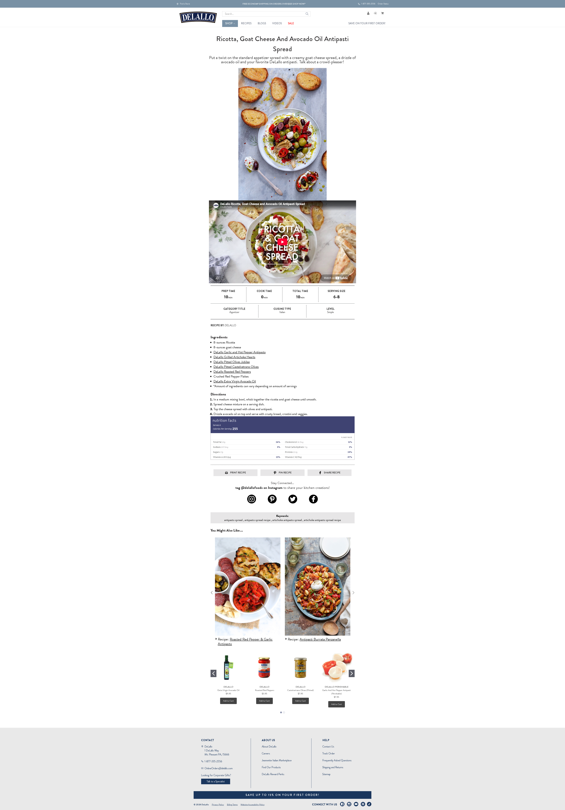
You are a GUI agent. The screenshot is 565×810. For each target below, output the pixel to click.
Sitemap (326, 774)
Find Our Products (271, 767)
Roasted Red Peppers (264, 690)
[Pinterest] (363, 804)
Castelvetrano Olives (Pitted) (300, 690)
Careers (266, 753)
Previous (212, 592)
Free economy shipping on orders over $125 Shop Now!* (273, 3)
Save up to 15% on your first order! (283, 795)
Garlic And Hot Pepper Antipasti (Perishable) (336, 692)
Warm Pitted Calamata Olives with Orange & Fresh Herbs (315, 641)
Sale (291, 23)
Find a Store (185, 4)
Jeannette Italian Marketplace (277, 760)
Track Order (328, 753)
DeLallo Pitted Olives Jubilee (231, 361)
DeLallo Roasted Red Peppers (232, 371)
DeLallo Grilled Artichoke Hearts (234, 356)
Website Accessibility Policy (253, 804)
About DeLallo (269, 746)
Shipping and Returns (332, 767)
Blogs (262, 23)
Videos (277, 23)
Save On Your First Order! (366, 23)
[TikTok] (369, 804)
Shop (228, 23)
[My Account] (368, 13)
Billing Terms (232, 804)
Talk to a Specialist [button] (216, 781)
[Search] (307, 13)
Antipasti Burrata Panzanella (250, 639)
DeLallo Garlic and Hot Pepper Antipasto (239, 352)
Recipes (246, 23)
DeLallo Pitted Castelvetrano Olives (236, 366)
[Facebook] (342, 804)
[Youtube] (356, 804)
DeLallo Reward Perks (273, 774)
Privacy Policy (218, 804)
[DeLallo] (198, 17)
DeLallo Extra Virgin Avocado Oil (234, 381)
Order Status (383, 4)
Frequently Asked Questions (337, 760)
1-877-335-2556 (368, 4)
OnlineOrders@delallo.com (219, 768)
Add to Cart (228, 700)
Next (353, 592)
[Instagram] (349, 804)
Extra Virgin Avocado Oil (228, 690)
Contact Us (328, 746)
